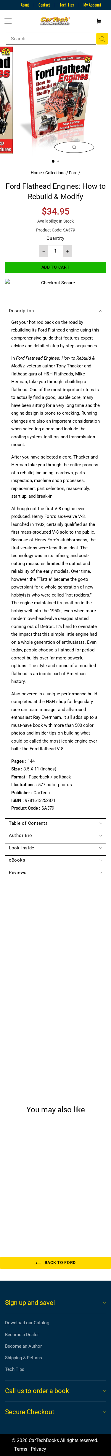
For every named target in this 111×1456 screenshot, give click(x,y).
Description (21, 310)
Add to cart (25, 1216)
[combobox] (51, 39)
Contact (44, 5)
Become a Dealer (22, 1334)
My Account (92, 5)
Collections (55, 172)
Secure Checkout (29, 1412)
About (25, 5)
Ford (73, 172)
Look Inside (21, 848)
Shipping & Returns (23, 1357)
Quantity (55, 238)
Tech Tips (66, 5)
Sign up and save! (30, 1302)
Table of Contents (28, 823)
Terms (20, 1449)
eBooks (17, 860)
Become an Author (23, 1346)
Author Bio (20, 835)
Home (36, 172)
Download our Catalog (27, 1322)
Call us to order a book (37, 1391)
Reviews (18, 872)
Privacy (38, 1449)
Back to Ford (60, 1262)
